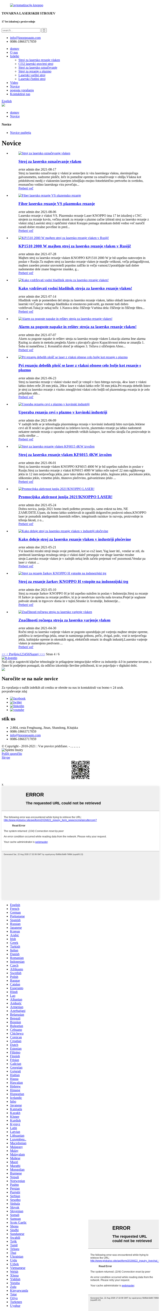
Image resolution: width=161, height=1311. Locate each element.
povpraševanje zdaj (14, 691)
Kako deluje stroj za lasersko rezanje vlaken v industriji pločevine (74, 539)
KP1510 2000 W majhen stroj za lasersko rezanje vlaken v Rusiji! (74, 246)
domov (14, 48)
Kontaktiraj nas (20, 94)
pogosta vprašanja (22, 90)
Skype (6, 757)
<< (3, 654)
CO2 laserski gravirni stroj (35, 64)
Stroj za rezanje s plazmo (34, 71)
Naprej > (35, 654)
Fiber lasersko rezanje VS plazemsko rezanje (56, 203)
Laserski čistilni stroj (31, 79)
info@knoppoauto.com (25, 735)
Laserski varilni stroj (31, 75)
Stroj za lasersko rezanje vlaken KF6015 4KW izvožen (65, 454)
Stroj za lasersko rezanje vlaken (39, 60)
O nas (14, 52)
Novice (15, 86)
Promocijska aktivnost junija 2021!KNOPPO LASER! (65, 497)
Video (14, 82)
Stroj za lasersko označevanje (37, 67)
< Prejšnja (12, 654)
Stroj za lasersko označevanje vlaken (49, 161)
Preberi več (25, 188)
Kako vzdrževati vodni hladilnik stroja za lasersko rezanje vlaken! (75, 288)
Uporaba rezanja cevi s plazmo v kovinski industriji (62, 412)
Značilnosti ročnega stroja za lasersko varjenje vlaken (64, 620)
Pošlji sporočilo (12, 753)
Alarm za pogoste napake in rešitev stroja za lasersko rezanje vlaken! (77, 326)
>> (43, 654)
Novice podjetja (20, 132)
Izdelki (14, 56)
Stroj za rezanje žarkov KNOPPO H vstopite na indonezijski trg (73, 581)
